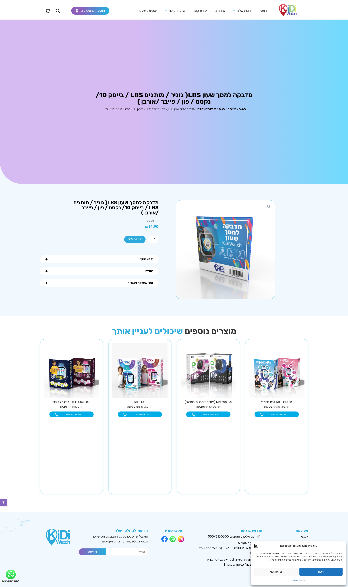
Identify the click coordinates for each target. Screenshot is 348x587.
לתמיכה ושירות (11, 581)
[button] (3, 502)
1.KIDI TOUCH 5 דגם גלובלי (140, 402)
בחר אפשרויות (279, 414)
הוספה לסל (134, 239)
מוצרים (231, 109)
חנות (222, 109)
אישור (321, 571)
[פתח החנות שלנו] (234, 10)
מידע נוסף (276, 571)
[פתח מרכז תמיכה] (166, 10)
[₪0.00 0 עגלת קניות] (47, 11)
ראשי (242, 109)
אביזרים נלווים (206, 109)
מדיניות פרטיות (298, 580)
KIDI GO (208, 402)
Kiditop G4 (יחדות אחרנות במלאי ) (276, 402)
